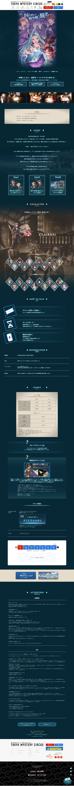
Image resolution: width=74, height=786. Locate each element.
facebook (56, 757)
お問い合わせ (38, 752)
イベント (17, 8)
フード (31, 8)
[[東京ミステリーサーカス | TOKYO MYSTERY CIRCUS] (26, 3)
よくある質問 (39, 8)
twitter (58, 757)
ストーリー (23, 71)
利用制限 (30, 750)
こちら (16, 631)
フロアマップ (22, 8)
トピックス (13, 8)
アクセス (27, 8)
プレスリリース (31, 755)
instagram (61, 757)
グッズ (35, 8)
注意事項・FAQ (54, 71)
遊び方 (40, 71)
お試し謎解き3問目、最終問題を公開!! (29, 118)
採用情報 (37, 750)
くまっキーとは (20, 752)
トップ (17, 71)
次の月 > (55, 544)
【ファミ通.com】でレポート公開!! (29, 116)
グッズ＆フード (46, 71)
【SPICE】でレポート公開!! (27, 120)
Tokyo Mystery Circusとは (22, 750)
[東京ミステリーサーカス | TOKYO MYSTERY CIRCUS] (27, 744)
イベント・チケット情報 (32, 71)
